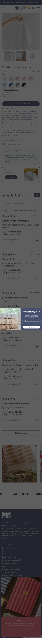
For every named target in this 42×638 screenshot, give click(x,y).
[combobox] (31, 324)
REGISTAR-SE (31, 327)
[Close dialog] (40, 309)
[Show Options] (39, 324)
